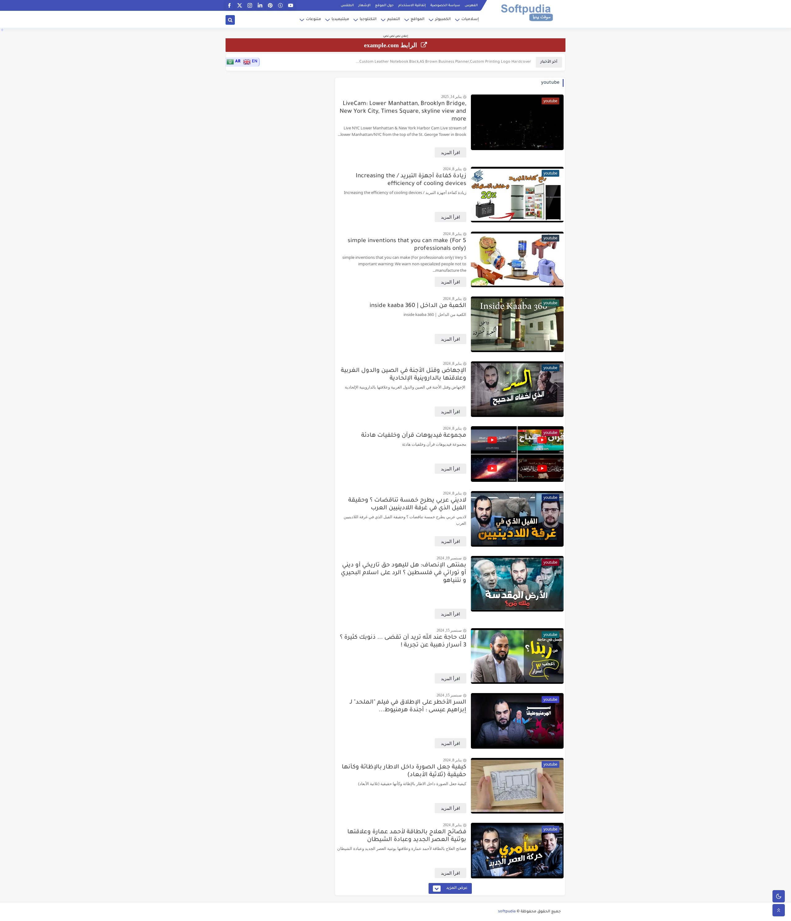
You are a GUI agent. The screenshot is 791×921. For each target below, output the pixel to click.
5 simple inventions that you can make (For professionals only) (407, 245)
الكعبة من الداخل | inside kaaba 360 (418, 306)
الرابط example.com (391, 45)
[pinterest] (270, 5)
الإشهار (364, 5)
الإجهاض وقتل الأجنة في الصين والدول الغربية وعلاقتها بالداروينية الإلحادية (403, 375)
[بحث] (230, 20)
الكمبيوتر (443, 19)
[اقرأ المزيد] (450, 152)
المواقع (418, 19)
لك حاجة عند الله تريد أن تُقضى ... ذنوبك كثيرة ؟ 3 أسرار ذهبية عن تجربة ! (403, 641)
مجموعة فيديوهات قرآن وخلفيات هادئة (413, 435)
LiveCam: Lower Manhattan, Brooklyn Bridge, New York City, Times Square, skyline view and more (403, 112)
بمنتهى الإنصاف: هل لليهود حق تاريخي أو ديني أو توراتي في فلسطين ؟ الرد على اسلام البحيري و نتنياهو (403, 573)
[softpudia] (527, 12)
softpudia (507, 912)
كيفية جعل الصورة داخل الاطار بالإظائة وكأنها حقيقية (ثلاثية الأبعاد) (404, 771)
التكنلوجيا (368, 19)
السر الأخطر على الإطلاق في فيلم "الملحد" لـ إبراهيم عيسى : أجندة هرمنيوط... (408, 706)
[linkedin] (260, 5)
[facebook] (229, 5)
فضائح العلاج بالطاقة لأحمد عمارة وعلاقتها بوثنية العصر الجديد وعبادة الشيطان (406, 836)
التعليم (393, 19)
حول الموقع (384, 5)
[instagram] (250, 5)
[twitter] (239, 5)
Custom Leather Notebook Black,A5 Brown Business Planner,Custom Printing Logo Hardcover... (443, 62)
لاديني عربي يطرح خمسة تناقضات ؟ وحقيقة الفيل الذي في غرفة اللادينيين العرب (407, 504)
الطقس (347, 5)
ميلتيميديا (340, 19)
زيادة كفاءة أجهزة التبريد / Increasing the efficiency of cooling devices (411, 180)
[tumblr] (280, 5)
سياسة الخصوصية (445, 5)
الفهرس (471, 5)
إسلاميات (470, 19)
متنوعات (313, 19)
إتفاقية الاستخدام (412, 5)
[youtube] (290, 5)
